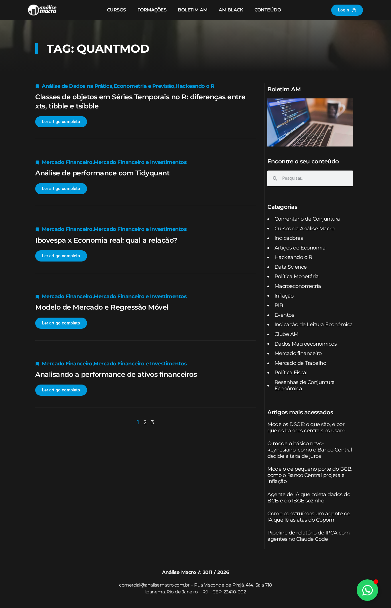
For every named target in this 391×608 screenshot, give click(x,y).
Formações (152, 10)
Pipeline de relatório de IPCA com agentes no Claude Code (308, 536)
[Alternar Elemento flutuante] (367, 590)
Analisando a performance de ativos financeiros (116, 374)
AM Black (231, 10)
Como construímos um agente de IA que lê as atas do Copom (308, 516)
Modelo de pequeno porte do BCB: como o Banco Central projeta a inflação (309, 475)
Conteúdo (267, 10)
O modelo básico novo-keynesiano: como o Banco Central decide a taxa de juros (309, 449)
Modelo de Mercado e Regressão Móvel (102, 307)
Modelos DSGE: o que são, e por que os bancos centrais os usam (306, 427)
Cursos (116, 10)
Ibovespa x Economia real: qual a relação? (106, 240)
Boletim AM (192, 10)
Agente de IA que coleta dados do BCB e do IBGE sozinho (308, 497)
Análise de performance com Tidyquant (102, 173)
